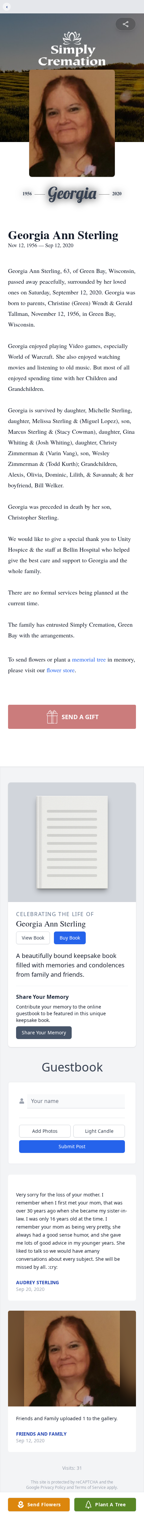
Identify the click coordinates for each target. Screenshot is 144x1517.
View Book (33, 938)
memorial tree (89, 659)
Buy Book (70, 938)
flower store (61, 670)
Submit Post (72, 1146)
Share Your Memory (44, 1032)
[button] (72, 1359)
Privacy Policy (53, 1487)
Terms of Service (90, 1487)
